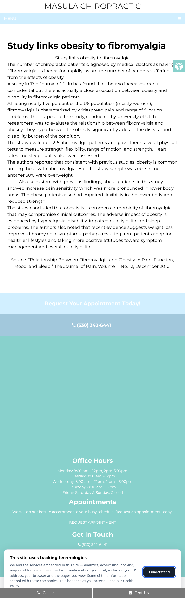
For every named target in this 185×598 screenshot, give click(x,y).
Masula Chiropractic (92, 6)
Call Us (48, 593)
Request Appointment (92, 522)
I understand (159, 572)
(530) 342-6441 (93, 325)
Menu (10, 18)
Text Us (141, 593)
